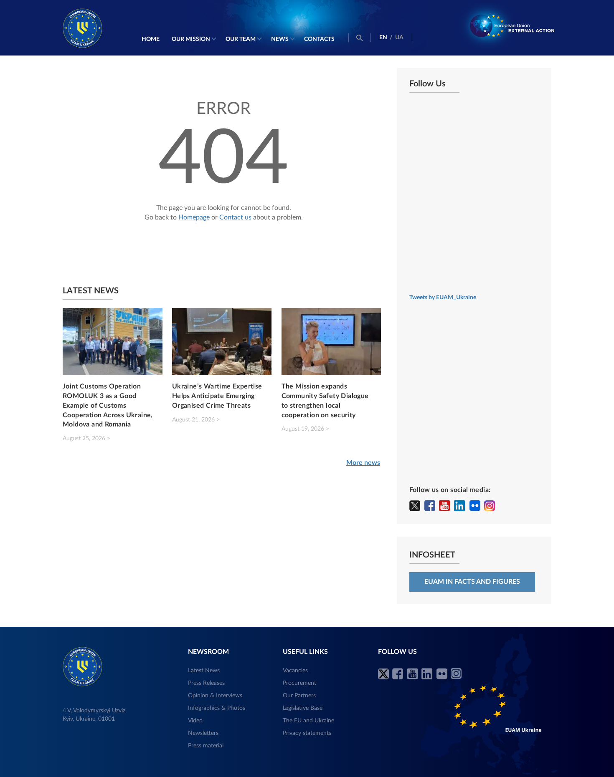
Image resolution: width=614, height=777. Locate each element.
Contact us (235, 217)
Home (151, 39)
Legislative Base (302, 708)
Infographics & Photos (216, 708)
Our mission (191, 39)
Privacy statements (307, 733)
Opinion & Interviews (215, 696)
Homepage (194, 217)
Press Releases (206, 683)
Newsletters (203, 733)
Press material (205, 746)
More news (363, 462)
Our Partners (299, 696)
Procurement (299, 683)
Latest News (204, 671)
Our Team (241, 39)
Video (195, 721)
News (280, 39)
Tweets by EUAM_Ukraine (442, 297)
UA (399, 37)
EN (383, 37)
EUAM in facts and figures (472, 581)
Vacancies (295, 671)
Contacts (319, 39)
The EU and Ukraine (308, 721)
